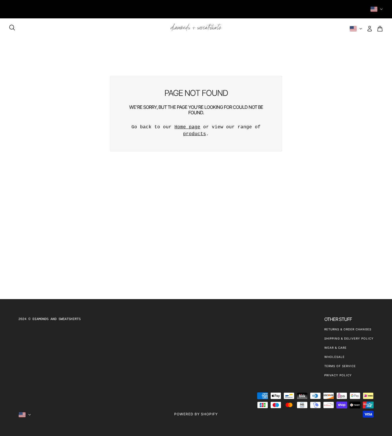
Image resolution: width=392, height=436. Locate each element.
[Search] (12, 27)
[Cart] (380, 29)
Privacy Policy (338, 375)
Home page (187, 127)
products (194, 134)
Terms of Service (340, 366)
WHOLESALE (334, 357)
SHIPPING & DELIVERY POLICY (349, 338)
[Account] (369, 29)
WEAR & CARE (335, 347)
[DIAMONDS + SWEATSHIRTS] (196, 28)
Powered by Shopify (196, 414)
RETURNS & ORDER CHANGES (347, 329)
